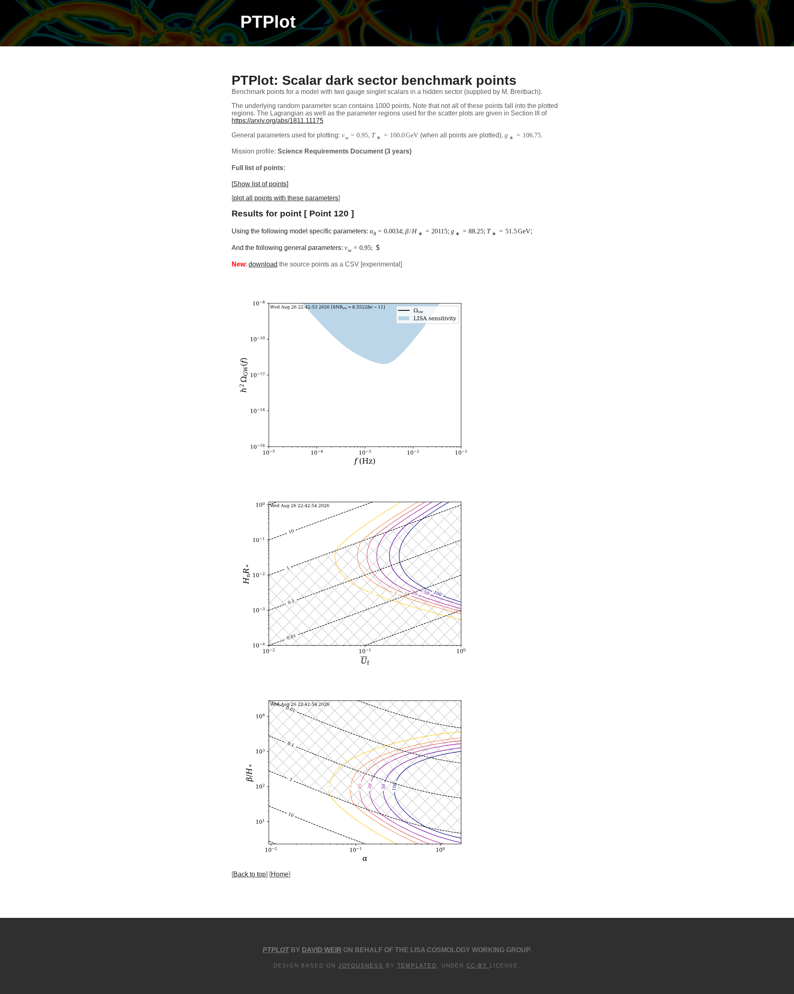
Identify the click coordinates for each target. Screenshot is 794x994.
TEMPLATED (417, 966)
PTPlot (268, 21)
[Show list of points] (260, 183)
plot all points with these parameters (285, 198)
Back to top (249, 874)
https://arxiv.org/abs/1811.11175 (277, 120)
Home (280, 874)
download (263, 264)
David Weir (322, 949)
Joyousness (360, 966)
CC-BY (478, 966)
